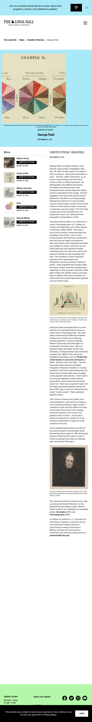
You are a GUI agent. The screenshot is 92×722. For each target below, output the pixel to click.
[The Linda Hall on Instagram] (78, 699)
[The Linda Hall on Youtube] (85, 699)
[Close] (87, 7)
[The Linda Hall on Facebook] (65, 699)
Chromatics (61, 512)
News (21, 40)
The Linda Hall (10, 40)
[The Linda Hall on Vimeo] (71, 699)
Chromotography (57, 515)
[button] (85, 23)
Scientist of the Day (35, 40)
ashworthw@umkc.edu (59, 536)
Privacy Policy (50, 715)
